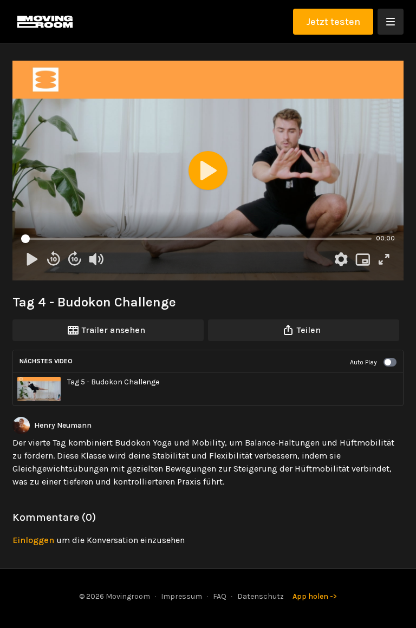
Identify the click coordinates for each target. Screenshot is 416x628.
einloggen (33, 540)
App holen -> (314, 596)
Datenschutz (260, 596)
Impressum (181, 596)
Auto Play (363, 362)
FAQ (219, 596)
